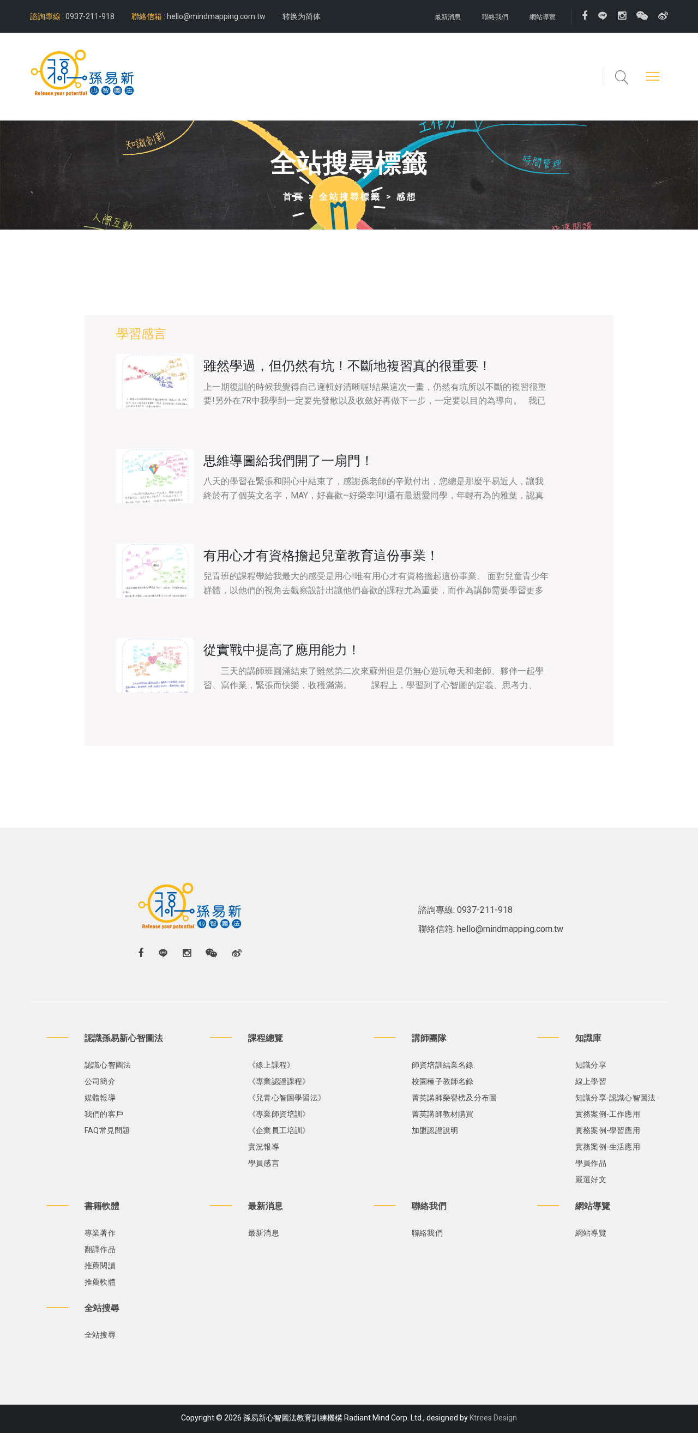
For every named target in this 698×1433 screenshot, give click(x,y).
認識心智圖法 (108, 1065)
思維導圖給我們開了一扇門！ (288, 460)
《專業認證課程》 (279, 1081)
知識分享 (590, 1065)
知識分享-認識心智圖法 (615, 1097)
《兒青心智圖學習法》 (287, 1097)
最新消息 (448, 17)
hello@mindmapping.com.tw (216, 16)
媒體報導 (100, 1097)
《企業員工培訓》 (279, 1130)
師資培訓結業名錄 (443, 1065)
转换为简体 (301, 16)
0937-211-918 (89, 16)
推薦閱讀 (100, 1265)
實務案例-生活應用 (607, 1146)
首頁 (293, 196)
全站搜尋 (100, 1334)
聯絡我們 (495, 17)
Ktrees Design (493, 1417)
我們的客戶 (104, 1114)
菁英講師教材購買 (443, 1114)
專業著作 (100, 1233)
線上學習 (590, 1081)
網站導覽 (542, 17)
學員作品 (590, 1163)
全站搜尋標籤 (350, 196)
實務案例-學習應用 (607, 1130)
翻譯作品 (100, 1249)
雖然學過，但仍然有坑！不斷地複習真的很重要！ (347, 366)
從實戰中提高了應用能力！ (281, 650)
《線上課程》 (271, 1065)
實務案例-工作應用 (607, 1114)
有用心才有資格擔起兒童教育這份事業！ (321, 555)
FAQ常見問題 (107, 1130)
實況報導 (263, 1146)
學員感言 (263, 1163)
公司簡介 (100, 1081)
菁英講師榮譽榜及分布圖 (454, 1097)
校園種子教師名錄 (443, 1081)
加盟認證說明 (435, 1130)
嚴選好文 (590, 1179)
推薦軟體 (100, 1282)
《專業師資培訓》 (279, 1114)
